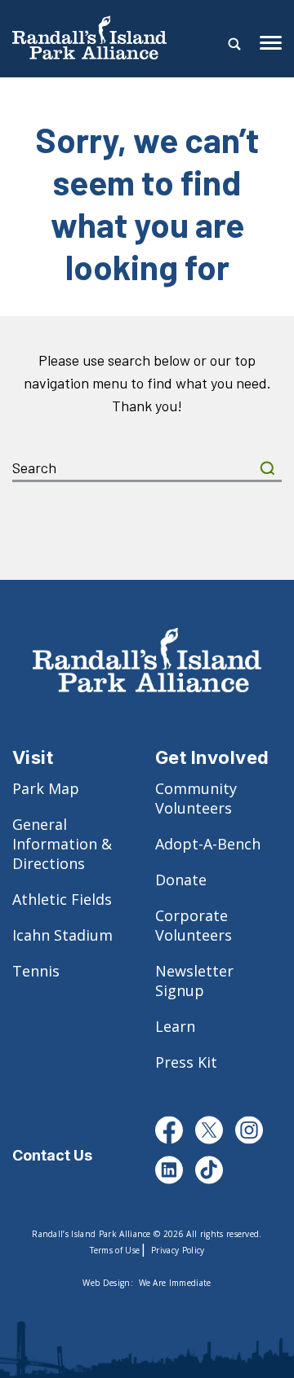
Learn (175, 1026)
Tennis (36, 971)
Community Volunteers (196, 798)
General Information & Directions (62, 843)
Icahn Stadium (62, 935)
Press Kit (186, 1062)
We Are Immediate (175, 1282)
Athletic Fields (62, 899)
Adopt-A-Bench (208, 844)
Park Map (45, 788)
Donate (181, 879)
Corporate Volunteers (193, 925)
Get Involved (212, 757)
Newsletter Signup (194, 980)
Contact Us (52, 1155)
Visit (32, 757)
